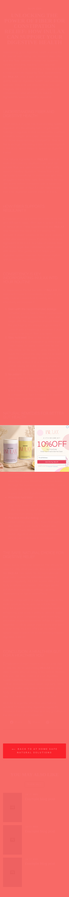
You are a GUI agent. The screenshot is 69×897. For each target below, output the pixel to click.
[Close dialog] (67, 427)
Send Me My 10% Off (51, 462)
